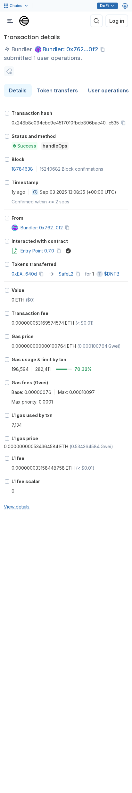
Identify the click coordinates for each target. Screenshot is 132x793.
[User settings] (125, 6)
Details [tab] (18, 90)
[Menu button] (10, 20)
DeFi (104, 5)
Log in (116, 21)
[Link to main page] (24, 21)
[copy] (104, 49)
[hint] (7, 113)
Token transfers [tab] (57, 90)
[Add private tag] (9, 71)
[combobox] (35, 192)
